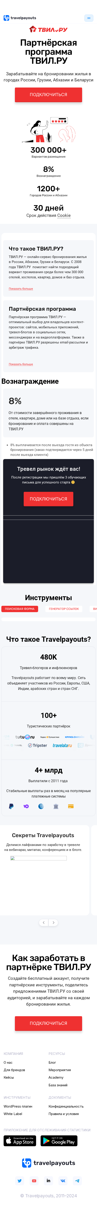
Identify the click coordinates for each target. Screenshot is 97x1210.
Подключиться (48, 94)
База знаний (57, 1085)
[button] (22, 288)
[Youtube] (34, 1180)
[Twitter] (19, 1180)
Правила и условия (63, 1114)
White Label (13, 1114)
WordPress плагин (18, 1106)
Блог (52, 1062)
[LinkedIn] (48, 1180)
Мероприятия (59, 1070)
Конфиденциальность (66, 1106)
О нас (8, 1062)
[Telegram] (77, 1180)
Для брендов (14, 1070)
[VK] (62, 1180)
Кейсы (9, 1077)
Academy (55, 1077)
